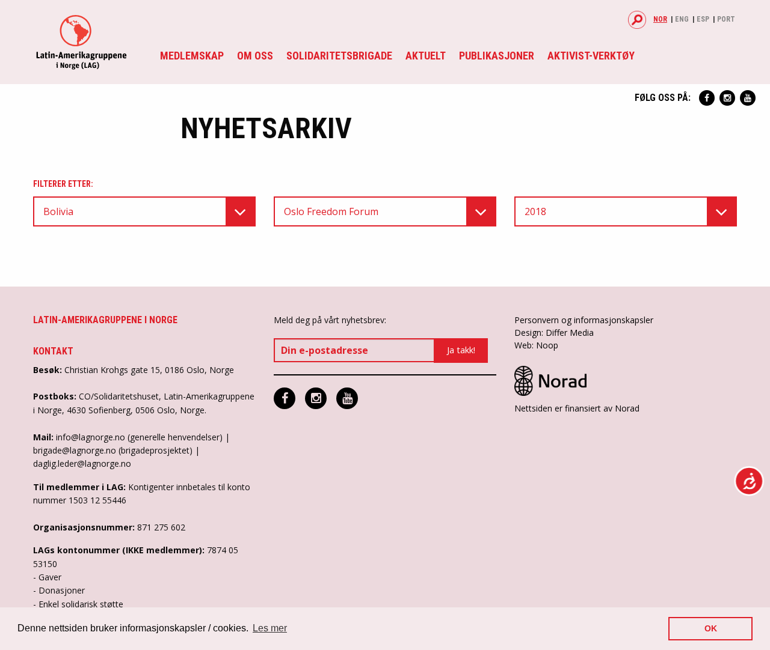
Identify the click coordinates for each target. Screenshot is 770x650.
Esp (703, 19)
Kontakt (53, 351)
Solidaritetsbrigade (339, 55)
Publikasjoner (496, 55)
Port (726, 19)
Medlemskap (192, 55)
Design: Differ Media (554, 332)
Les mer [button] (270, 628)
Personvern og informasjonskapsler (583, 320)
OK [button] (710, 628)
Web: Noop (536, 345)
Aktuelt (425, 55)
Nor (660, 19)
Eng (682, 19)
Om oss (255, 55)
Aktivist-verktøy (591, 55)
